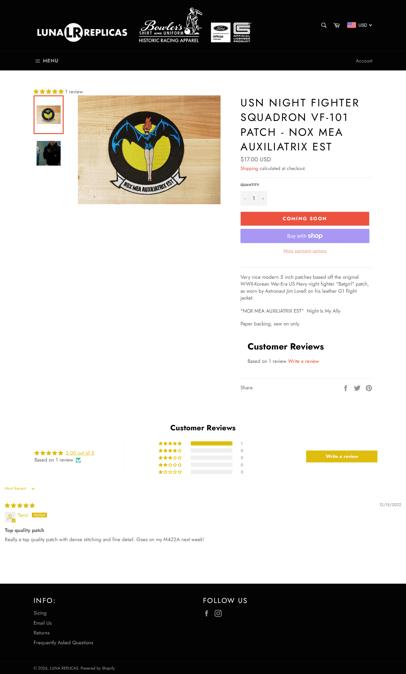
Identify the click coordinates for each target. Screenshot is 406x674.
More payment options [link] (305, 251)
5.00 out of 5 (80, 452)
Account (364, 60)
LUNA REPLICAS (64, 668)
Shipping (249, 168)
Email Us (43, 622)
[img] (20, 505)
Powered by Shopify (98, 668)
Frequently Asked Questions (63, 642)
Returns (42, 632)
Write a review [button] (342, 456)
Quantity (249, 184)
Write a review (303, 361)
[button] (49, 91)
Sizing (40, 612)
